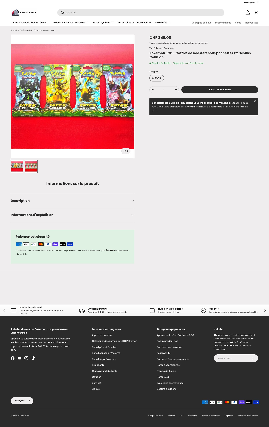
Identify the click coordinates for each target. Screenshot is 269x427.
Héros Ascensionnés (168, 365)
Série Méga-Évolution (104, 359)
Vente (238, 22)
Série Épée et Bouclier (104, 347)
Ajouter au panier (220, 89)
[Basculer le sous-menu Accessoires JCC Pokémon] (150, 22)
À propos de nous (201, 22)
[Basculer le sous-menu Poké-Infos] (169, 22)
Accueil (14, 30)
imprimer (229, 415)
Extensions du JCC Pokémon (69, 22)
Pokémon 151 (164, 353)
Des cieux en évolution (169, 347)
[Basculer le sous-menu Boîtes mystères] (112, 22)
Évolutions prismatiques (170, 383)
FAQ (181, 415)
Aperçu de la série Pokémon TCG (175, 335)
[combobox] (140, 12)
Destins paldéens (167, 388)
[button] (256, 12)
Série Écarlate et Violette (106, 353)
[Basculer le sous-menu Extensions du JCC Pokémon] (87, 22)
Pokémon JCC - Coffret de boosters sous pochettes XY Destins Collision (37, 30)
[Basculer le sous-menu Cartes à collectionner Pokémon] (48, 22)
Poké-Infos (161, 22)
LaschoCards (23, 415)
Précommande (223, 22)
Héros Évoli (163, 376)
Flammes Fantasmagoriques (173, 359)
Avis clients (98, 365)
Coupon (96, 376)
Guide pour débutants (104, 371)
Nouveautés (251, 22)
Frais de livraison (172, 43)
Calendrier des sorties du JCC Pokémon (114, 341)
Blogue (96, 388)
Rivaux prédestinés (167, 341)
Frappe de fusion (166, 371)
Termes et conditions (211, 415)
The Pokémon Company (161, 48)
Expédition (192, 415)
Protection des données (248, 415)
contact (96, 383)
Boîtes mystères (101, 22)
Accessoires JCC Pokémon (132, 22)
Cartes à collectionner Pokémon (28, 22)
